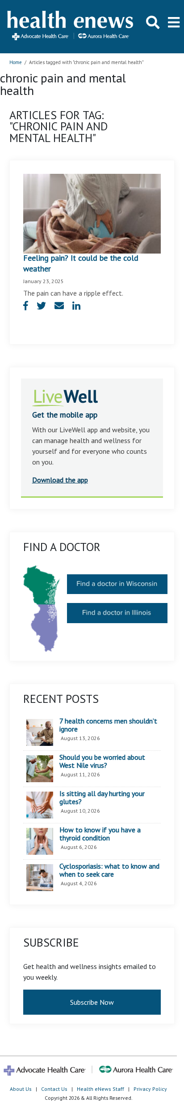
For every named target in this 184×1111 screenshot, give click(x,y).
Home (15, 62)
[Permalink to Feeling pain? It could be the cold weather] (92, 212)
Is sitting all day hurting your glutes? (102, 797)
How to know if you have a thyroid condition (100, 834)
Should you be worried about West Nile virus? (102, 761)
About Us (21, 1088)
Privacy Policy (150, 1088)
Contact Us (54, 1088)
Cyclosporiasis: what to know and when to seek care (109, 870)
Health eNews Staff (100, 1088)
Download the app (60, 479)
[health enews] (70, 26)
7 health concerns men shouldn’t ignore (108, 725)
